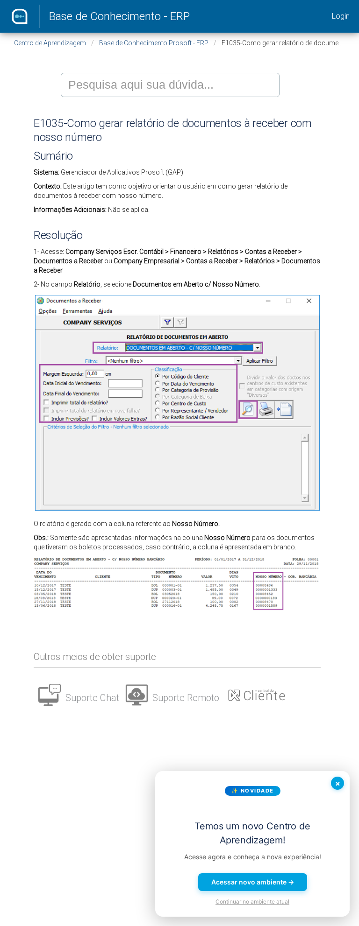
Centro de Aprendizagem (50, 43)
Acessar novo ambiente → (252, 882)
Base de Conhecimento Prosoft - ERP (153, 43)
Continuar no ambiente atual (252, 901)
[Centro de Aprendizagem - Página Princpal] (19, 16)
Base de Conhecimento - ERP (119, 16)
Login (341, 16)
